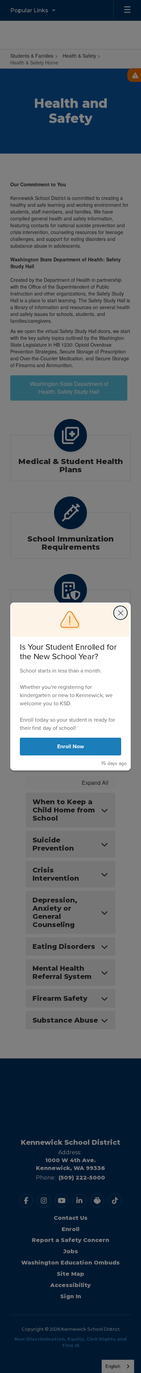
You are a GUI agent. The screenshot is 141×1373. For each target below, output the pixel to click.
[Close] (120, 613)
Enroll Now (70, 746)
